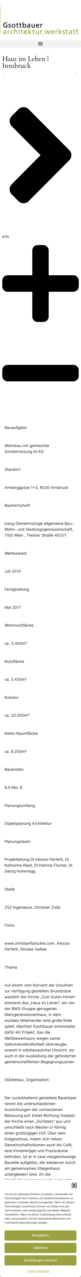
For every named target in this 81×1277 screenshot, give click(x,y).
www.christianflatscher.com (29, 943)
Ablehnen (40, 1248)
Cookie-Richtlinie (38, 1271)
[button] (74, 1185)
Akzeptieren (40, 1235)
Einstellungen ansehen (40, 1260)
